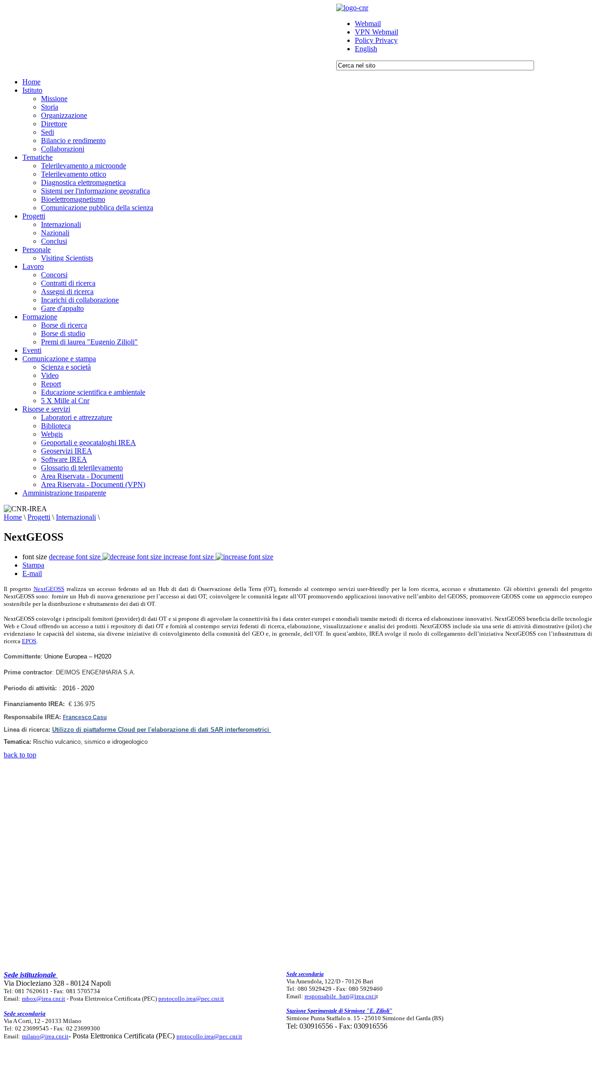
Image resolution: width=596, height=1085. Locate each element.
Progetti (38, 517)
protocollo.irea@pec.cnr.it (191, 998)
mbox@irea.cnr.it (43, 998)
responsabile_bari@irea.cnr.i (340, 996)
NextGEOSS (49, 588)
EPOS (29, 641)
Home (13, 517)
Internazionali (76, 517)
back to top (20, 755)
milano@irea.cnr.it (45, 1036)
